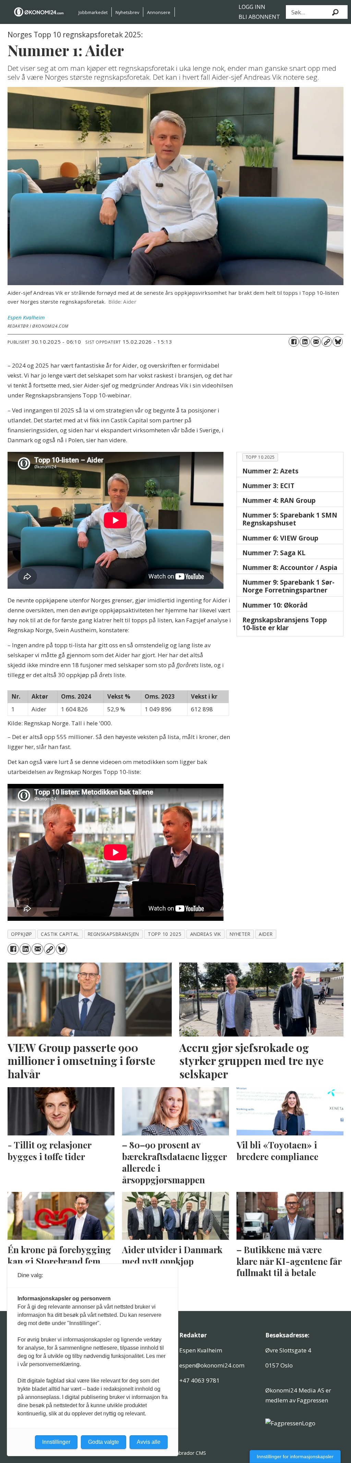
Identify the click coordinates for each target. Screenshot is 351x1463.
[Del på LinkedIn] (305, 341)
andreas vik (205, 934)
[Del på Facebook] (294, 341)
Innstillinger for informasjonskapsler (295, 1456)
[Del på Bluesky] (337, 341)
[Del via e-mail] (316, 341)
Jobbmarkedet (93, 12)
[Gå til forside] (39, 12)
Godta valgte (103, 1442)
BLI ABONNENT (259, 17)
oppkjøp (21, 934)
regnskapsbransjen (113, 934)
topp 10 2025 (260, 457)
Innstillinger (56, 1442)
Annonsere (158, 12)
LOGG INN (252, 7)
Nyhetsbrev (127, 12)
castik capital (60, 934)
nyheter (240, 934)
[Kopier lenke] (327, 341)
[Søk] (336, 12)
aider (266, 934)
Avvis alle (148, 1442)
